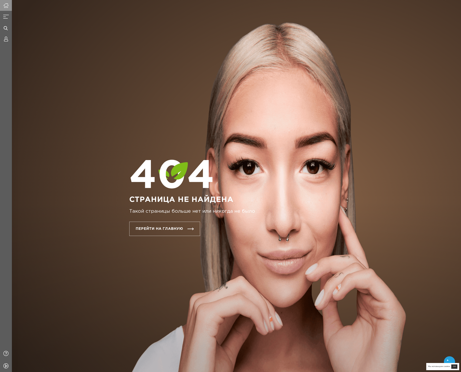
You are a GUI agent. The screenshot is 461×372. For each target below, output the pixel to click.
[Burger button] (6, 17)
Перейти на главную (159, 228)
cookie (447, 366)
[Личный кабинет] (6, 39)
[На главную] (6, 5)
